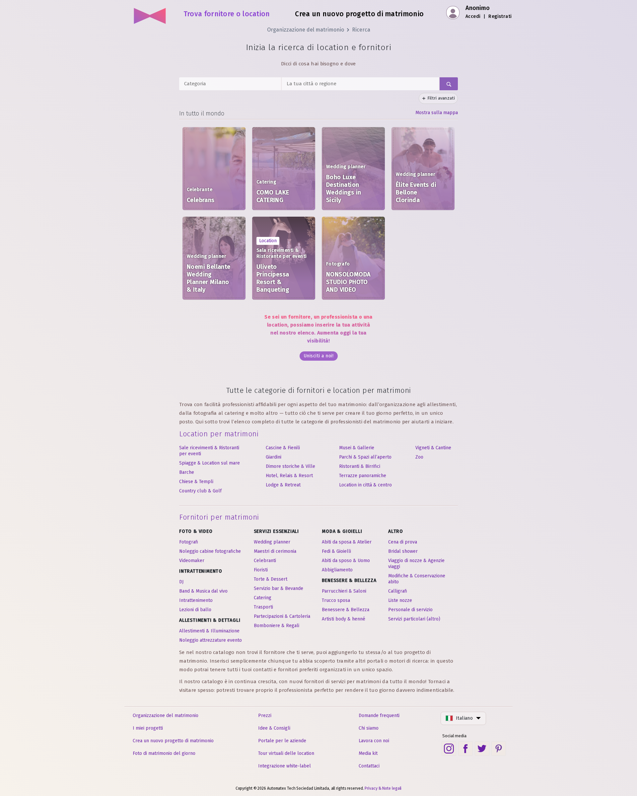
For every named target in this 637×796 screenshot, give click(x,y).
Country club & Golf (200, 491)
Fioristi (261, 570)
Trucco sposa (336, 600)
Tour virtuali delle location (286, 753)
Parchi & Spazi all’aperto (365, 457)
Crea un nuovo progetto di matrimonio (173, 741)
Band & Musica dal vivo (203, 591)
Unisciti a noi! (319, 356)
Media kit (368, 753)
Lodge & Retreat (283, 485)
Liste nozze (400, 600)
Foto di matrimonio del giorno (164, 753)
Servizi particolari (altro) (414, 619)
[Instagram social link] (449, 748)
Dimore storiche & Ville (290, 466)
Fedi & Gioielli (336, 551)
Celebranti (265, 560)
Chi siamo (369, 728)
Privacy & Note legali (383, 788)
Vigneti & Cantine (433, 448)
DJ (181, 582)
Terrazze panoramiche (362, 475)
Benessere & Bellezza (345, 610)
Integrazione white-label (284, 766)
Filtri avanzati (441, 98)
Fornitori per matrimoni (219, 517)
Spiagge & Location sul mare (209, 463)
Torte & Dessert (270, 579)
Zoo (419, 457)
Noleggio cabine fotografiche (210, 551)
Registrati (500, 16)
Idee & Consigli (274, 728)
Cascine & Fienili (283, 448)
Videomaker (191, 560)
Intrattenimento (196, 600)
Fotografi (188, 542)
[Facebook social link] (465, 748)
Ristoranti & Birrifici (359, 466)
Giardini (273, 457)
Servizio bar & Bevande (278, 588)
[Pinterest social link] (498, 748)
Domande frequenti (379, 715)
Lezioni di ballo (195, 610)
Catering (262, 598)
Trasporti (263, 607)
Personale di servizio (410, 610)
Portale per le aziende (282, 741)
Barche (186, 472)
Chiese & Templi (196, 481)
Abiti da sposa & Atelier (347, 542)
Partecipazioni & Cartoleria (282, 616)
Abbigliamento (337, 570)
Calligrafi (397, 591)
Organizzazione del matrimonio (305, 30)
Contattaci (369, 766)
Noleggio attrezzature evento (210, 640)
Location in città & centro (365, 485)
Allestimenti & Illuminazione (209, 631)
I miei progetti (148, 728)
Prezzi (264, 715)
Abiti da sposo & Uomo (346, 560)
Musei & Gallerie (356, 448)
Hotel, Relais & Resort (289, 475)
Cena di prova (402, 542)
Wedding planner (272, 542)
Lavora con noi (374, 741)
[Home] (150, 13)
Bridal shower (403, 551)
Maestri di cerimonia (275, 551)
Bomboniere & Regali (276, 625)
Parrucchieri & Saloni (344, 591)
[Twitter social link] (482, 748)
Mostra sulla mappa (436, 112)
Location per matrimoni (218, 433)
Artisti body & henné (343, 619)
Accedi (472, 16)
